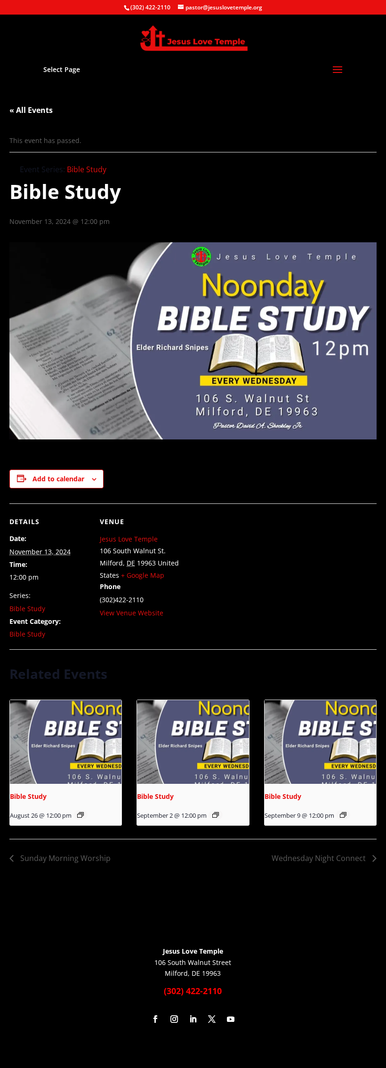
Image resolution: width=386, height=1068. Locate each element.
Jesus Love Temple (129, 538)
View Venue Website (131, 612)
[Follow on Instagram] (174, 1019)
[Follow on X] (211, 1019)
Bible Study (27, 608)
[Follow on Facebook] (155, 1019)
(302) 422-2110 (150, 7)
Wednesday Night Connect (320, 858)
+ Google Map (142, 575)
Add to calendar (58, 478)
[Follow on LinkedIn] (193, 1019)
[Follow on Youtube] (230, 1019)
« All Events (31, 110)
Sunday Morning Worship (64, 858)
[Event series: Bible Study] (80, 815)
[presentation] (65, 742)
